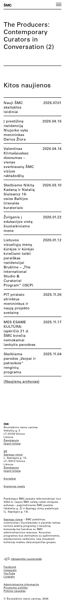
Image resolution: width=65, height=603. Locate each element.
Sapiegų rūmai (13, 454)
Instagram (10, 570)
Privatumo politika (16, 587)
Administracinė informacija (21, 584)
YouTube (9, 573)
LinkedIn (9, 576)
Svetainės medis (14, 486)
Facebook (10, 567)
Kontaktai (10, 478)
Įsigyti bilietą (12, 443)
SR (5, 451)
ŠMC (8, 5)
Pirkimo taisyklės (15, 591)
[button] (58, 4)
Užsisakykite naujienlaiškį (26, 559)
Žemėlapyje (11, 440)
